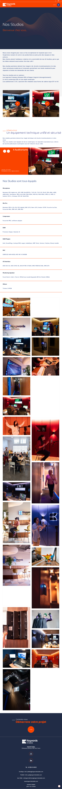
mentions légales (31, 784)
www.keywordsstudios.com (31, 781)
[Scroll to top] (59, 786)
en (58, 0)
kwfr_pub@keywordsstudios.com (33, 775)
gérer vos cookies (31, 786)
